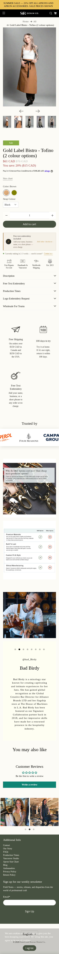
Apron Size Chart (11, 862)
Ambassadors (9, 868)
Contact (6, 845)
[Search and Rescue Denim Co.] (29, 13)
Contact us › (48, 253)
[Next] (37, 111)
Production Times (11, 855)
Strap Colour (9, 199)
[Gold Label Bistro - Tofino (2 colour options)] (29, 66)
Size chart (8, 178)
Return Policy (9, 875)
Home (26, 21)
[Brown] (6, 192)
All (34, 21)
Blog (5, 865)
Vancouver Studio (11, 858)
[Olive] (14, 192)
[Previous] (21, 111)
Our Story (7, 848)
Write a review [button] (29, 784)
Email (6, 897)
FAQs (5, 852)
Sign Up (29, 911)
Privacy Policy (9, 871)
